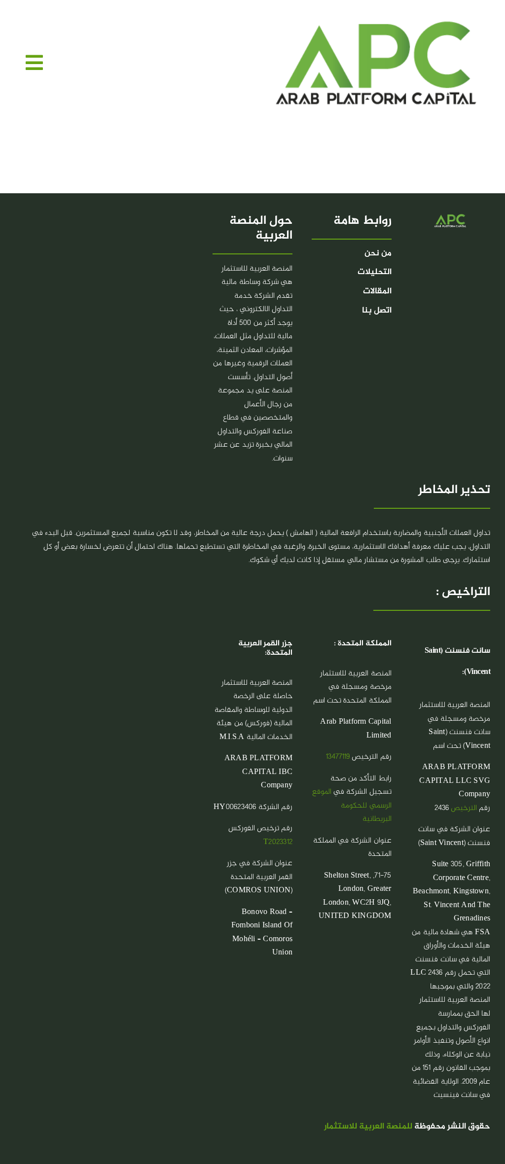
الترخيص (464, 808)
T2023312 (277, 842)
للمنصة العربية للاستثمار (368, 1127)
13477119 (338, 757)
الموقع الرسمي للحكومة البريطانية (352, 805)
